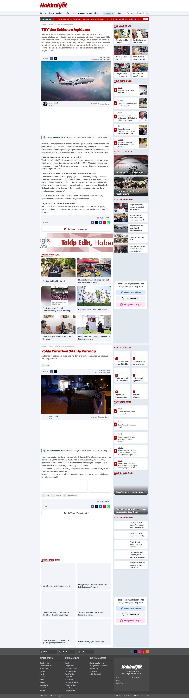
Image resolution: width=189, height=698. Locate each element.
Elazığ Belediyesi (70, 671)
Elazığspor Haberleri (72, 682)
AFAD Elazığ (69, 680)
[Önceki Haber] (144, 19)
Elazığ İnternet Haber (72, 688)
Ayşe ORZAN (53, 104)
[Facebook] (131, 651)
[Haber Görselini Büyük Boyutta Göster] (76, 81)
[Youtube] (143, 651)
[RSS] (147, 651)
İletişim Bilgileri (136, 677)
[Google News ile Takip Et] (103, 104)
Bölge (51, 346)
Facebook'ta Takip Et (132, 292)
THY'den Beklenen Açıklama (64, 25)
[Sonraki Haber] (147, 19)
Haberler (44, 25)
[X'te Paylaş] (55, 58)
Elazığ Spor (44, 669)
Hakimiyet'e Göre (63, 13)
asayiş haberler (72, 495)
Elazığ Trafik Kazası (96, 669)
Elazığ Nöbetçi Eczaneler (98, 666)
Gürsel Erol (93, 671)
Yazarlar (81, 13)
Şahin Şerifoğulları (95, 674)
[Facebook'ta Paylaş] (51, 58)
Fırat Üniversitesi (70, 685)
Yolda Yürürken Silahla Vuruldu (64, 346)
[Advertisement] (76, 121)
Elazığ (47, 365)
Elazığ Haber (69, 666)
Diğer (119, 13)
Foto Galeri (43, 688)
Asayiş (89, 13)
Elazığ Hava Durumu (96, 663)
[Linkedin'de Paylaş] (100, 222)
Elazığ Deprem (70, 691)
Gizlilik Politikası (121, 683)
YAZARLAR (84, 652)
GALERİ (141, 13)
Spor (73, 13)
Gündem (51, 13)
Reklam (118, 680)
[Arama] (148, 13)
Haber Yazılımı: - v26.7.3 (132, 696)
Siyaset (97, 13)
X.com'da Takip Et (132, 298)
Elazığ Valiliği (69, 674)
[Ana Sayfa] (45, 13)
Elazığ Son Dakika (71, 669)
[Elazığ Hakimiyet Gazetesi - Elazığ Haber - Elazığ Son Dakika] (131, 667)
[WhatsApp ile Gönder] (108, 222)
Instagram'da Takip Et (132, 304)
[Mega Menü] (41, 13)
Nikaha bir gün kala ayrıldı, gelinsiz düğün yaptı (127, 19)
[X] (135, 651)
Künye (118, 677)
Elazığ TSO (68, 677)
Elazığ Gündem (45, 663)
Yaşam (51, 25)
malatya (58, 495)
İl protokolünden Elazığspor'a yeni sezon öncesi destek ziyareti (78, 19)
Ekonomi (43, 677)
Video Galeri (44, 685)
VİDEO (132, 13)
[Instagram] (139, 651)
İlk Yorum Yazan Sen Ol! (78, 229)
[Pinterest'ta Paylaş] (104, 222)
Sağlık (42, 680)
